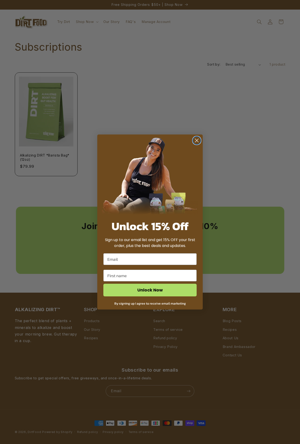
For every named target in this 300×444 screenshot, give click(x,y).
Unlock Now (150, 290)
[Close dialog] (197, 140)
